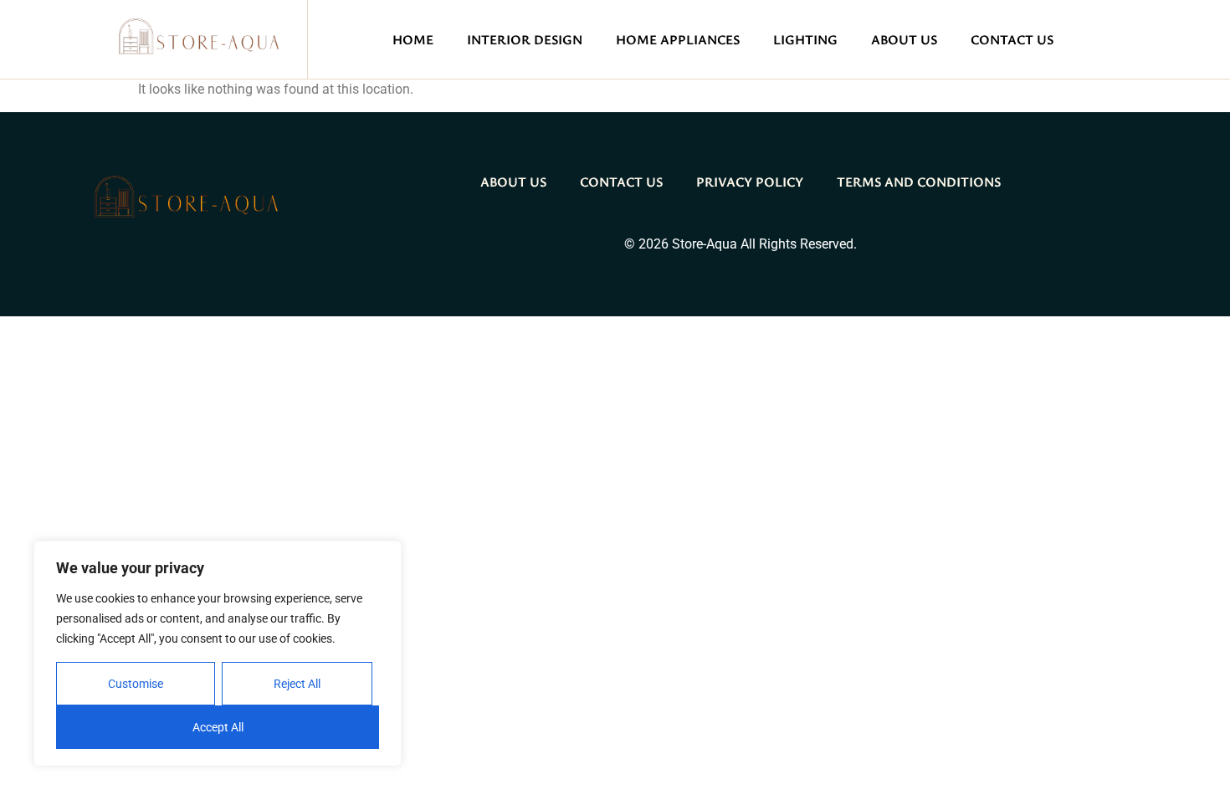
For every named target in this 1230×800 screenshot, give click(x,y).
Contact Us (1012, 39)
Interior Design (524, 39)
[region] (217, 654)
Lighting (805, 39)
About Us (904, 39)
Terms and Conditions (919, 181)
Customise (135, 683)
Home (412, 39)
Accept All (217, 727)
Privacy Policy (749, 181)
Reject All (297, 683)
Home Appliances (678, 39)
